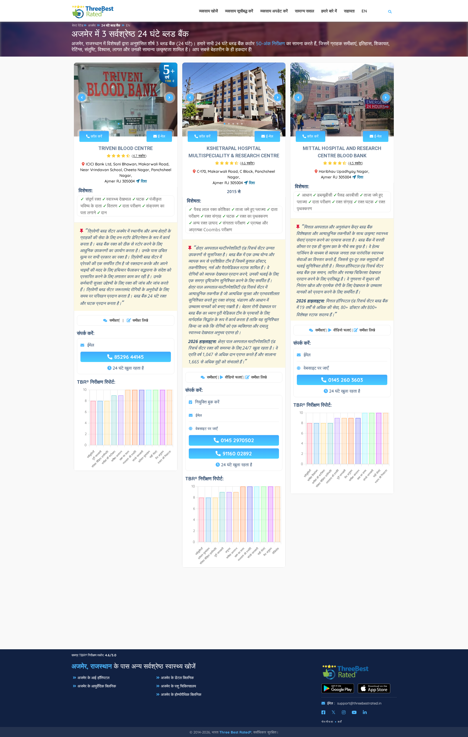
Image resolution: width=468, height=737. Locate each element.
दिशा (143, 181)
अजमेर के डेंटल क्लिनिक (177, 677)
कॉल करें (96, 136)
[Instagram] (344, 712)
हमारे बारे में (329, 11)
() (139, 156)
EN (128, 25)
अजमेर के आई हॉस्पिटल (93, 677)
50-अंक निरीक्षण (270, 43)
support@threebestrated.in (359, 703)
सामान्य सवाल (304, 11)
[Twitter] (334, 712)
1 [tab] (118, 124)
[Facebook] (323, 712)
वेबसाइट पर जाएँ (206, 428)
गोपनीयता (327, 721)
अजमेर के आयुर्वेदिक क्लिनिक (96, 686)
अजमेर (92, 25)
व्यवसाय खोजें (208, 11)
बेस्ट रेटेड (77, 25)
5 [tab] (242, 124)
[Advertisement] (234, 611)
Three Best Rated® (235, 732)
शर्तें (340, 721)
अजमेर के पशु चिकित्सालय (178, 686)
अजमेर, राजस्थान (92, 666)
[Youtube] (354, 712)
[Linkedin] (365, 712)
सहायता (349, 11)
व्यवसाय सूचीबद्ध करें (239, 11)
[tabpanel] (125, 99)
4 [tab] (131, 124)
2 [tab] (123, 124)
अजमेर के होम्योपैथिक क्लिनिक (181, 694)
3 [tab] (127, 124)
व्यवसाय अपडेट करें (274, 11)
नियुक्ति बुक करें (207, 402)
